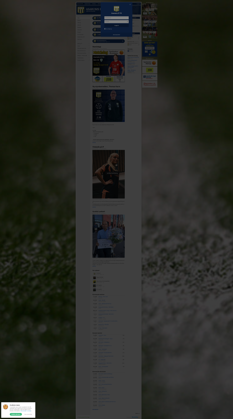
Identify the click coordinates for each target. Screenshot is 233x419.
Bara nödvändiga (28, 414)
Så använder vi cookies (26, 410)
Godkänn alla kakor (15, 414)
